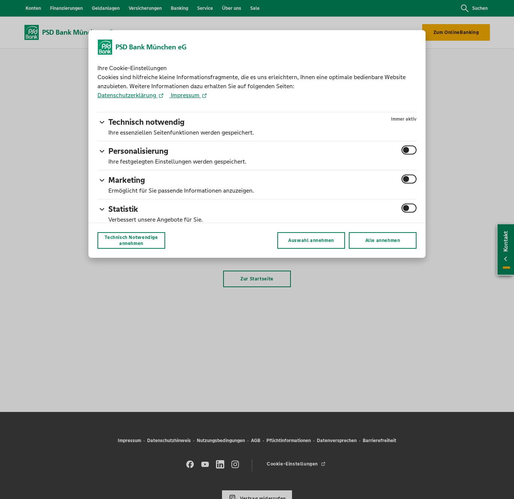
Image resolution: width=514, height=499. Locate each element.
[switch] (409, 150)
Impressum (185, 95)
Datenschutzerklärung (127, 95)
